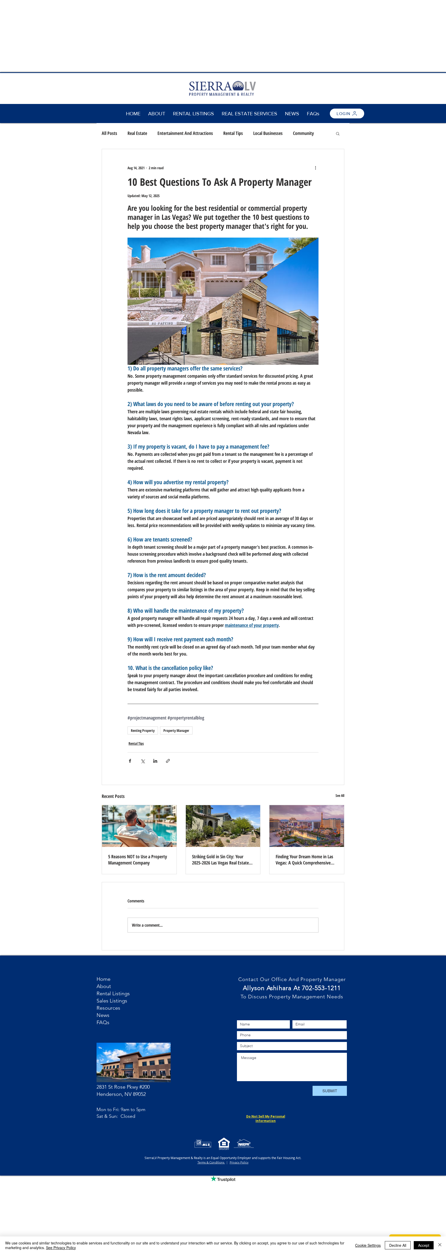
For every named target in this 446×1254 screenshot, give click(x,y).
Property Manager (176, 730)
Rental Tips (233, 133)
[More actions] (315, 168)
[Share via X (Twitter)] (142, 760)
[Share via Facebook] (130, 760)
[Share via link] (167, 760)
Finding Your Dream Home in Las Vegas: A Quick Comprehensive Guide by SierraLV (304, 859)
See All (340, 795)
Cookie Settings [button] (368, 1245)
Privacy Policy (239, 1162)
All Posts (109, 133)
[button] (249, 113)
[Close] (440, 1245)
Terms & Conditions (211, 1162)
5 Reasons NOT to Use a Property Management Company (137, 859)
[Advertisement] (155, 36)
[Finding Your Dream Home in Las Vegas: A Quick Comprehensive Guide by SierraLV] (306, 826)
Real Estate (137, 133)
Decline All (397, 1245)
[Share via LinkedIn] (155, 760)
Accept (423, 1245)
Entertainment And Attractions (185, 133)
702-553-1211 (321, 988)
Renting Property (143, 730)
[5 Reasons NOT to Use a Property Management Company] (139, 826)
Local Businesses (268, 133)
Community (303, 133)
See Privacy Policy (61, 1247)
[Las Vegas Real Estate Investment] (223, 826)
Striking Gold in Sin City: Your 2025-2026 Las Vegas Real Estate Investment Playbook (220, 859)
